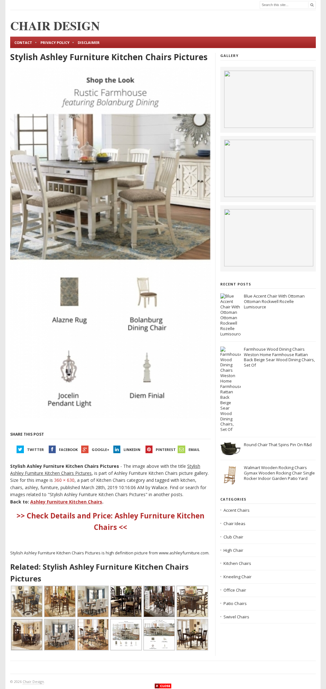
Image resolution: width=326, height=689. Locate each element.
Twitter (35, 449)
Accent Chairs (236, 510)
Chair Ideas (234, 523)
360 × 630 (64, 480)
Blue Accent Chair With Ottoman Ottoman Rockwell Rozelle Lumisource (274, 301)
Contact (23, 42)
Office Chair (234, 590)
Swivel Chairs (236, 617)
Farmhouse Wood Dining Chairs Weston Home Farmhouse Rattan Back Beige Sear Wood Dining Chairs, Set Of (279, 357)
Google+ (100, 449)
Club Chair (233, 537)
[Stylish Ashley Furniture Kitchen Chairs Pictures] (110, 243)
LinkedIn (132, 449)
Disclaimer (89, 42)
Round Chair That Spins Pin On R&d (278, 444)
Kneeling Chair (237, 577)
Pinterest (166, 449)
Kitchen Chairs (237, 563)
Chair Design (33, 681)
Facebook (68, 449)
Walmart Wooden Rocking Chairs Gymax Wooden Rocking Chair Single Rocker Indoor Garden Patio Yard (279, 473)
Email (194, 449)
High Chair (233, 550)
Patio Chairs (235, 603)
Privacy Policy (54, 42)
